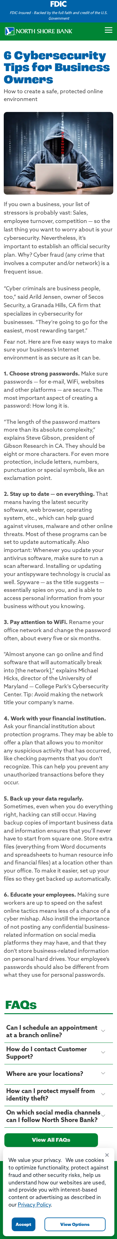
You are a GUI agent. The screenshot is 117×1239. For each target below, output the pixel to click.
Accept (23, 1224)
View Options (75, 1224)
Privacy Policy (34, 1205)
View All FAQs (51, 1140)
